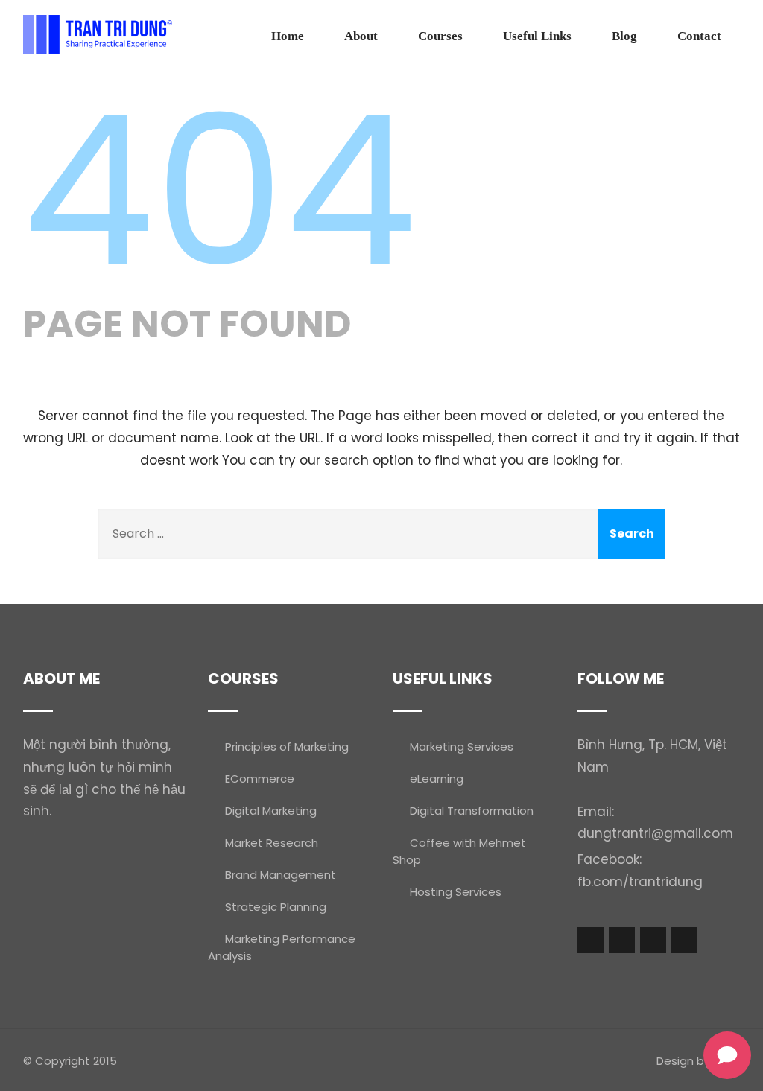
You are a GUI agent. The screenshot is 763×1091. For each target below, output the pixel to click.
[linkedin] (684, 940)
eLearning (436, 778)
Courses (440, 36)
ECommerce (259, 778)
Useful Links (537, 36)
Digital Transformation (472, 810)
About (361, 36)
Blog (624, 36)
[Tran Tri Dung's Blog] (97, 34)
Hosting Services (455, 892)
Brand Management (280, 874)
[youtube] (653, 940)
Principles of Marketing (287, 746)
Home (287, 36)
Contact (699, 36)
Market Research (271, 842)
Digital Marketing (271, 810)
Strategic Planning (275, 907)
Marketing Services (461, 746)
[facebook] (590, 940)
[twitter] (622, 940)
